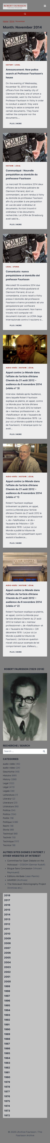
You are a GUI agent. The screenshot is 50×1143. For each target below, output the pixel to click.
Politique (7, 822)
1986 (7, 1048)
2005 (7, 957)
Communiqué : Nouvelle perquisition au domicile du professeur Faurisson (22, 174)
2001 (7, 976)
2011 (7, 928)
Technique (8, 841)
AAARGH (11, 880)
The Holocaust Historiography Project (26, 884)
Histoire (10, 166)
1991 (7, 1024)
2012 (7, 924)
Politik (6, 818)
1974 (7, 1105)
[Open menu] (45, 6)
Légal (18, 166)
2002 (7, 972)
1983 (7, 1062)
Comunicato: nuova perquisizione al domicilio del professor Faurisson (23, 275)
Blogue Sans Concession (20, 868)
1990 (7, 1029)
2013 (7, 919)
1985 (7, 1053)
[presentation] (25, 46)
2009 (7, 938)
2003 (7, 967)
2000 (7, 981)
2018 (7, 895)
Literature (8, 802)
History (9, 65)
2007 (7, 948)
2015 (7, 909)
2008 (7, 943)
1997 (7, 995)
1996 (7, 1000)
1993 (7, 1015)
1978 (7, 1086)
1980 (7, 1077)
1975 (7, 1101)
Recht (6, 826)
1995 (7, 1005)
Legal (17, 65)
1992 (7, 1019)
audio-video (9, 767)
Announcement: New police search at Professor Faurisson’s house (24, 73)
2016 (7, 905)
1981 (7, 1072)
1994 (7, 1010)
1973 (7, 1110)
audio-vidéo (11, 368)
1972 (7, 1115)
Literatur (7, 798)
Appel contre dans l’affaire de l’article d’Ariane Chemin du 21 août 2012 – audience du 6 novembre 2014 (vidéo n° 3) (24, 380)
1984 (7, 1058)
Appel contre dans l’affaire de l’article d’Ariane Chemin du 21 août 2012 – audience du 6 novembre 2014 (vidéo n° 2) (24, 598)
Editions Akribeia (15, 876)
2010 (7, 933)
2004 (7, 962)
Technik (7, 837)
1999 (7, 986)
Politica (6, 810)
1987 (7, 1043)
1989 (7, 1034)
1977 (7, 1091)
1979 (7, 1082)
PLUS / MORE (16, 123)
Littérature (8, 806)
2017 (7, 900)
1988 (7, 1039)
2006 (7, 952)
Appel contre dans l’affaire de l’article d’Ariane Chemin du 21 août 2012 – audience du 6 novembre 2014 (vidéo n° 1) (24, 489)
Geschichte (8, 771)
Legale (6, 791)
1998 (7, 991)
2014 (7, 914)
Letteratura (8, 795)
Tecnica (7, 845)
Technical (8, 833)
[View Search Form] (25, 14)
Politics (6, 814)
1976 (7, 1096)
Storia (16, 267)
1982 (7, 1067)
